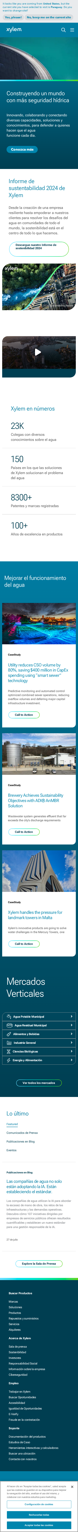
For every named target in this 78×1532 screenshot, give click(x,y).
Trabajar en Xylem (19, 1391)
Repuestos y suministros (24, 1318)
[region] (39, 1506)
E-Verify (13, 1414)
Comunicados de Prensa (22, 1133)
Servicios (14, 1324)
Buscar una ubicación (22, 1453)
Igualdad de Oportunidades (25, 1408)
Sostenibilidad (17, 1352)
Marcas (13, 1301)
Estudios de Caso (19, 1442)
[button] (39, 352)
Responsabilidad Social (23, 1363)
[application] (39, 352)
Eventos (12, 1150)
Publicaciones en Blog (21, 1141)
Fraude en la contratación (24, 1419)
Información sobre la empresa (27, 1369)
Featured (12, 1124)
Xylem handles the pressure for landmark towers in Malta (35, 915)
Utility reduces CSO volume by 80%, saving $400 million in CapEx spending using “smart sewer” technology (38, 672)
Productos (15, 1313)
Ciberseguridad (18, 1374)
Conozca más (22, 149)
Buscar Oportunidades (22, 1397)
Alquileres (15, 1329)
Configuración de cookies (39, 1504)
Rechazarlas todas (39, 1514)
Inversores (15, 1358)
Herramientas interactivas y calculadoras (33, 1448)
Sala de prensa (18, 1346)
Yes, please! (13, 17)
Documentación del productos (27, 1436)
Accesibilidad (17, 1403)
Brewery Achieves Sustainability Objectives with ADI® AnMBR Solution (35, 800)
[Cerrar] (72, 1487)
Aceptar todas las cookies (39, 1525)
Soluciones (15, 1307)
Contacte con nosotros (22, 1459)
